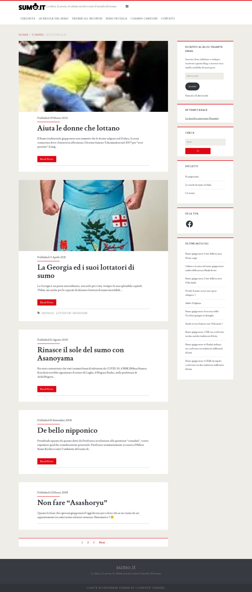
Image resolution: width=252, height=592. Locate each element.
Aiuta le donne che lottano (93, 76)
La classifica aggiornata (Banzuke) (202, 118)
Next (102, 542)
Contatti (168, 18)
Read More (48, 159)
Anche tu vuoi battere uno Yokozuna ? (204, 323)
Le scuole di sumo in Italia (198, 185)
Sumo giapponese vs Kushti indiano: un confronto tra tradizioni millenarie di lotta (204, 348)
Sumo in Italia (116, 18)
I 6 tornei (190, 193)
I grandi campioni (144, 18)
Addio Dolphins (193, 303)
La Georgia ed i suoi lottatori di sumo (93, 215)
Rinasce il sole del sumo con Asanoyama (80, 354)
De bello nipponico (67, 430)
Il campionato (192, 176)
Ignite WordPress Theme (108, 588)
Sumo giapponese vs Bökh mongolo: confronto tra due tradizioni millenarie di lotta (204, 365)
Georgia (47, 313)
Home (23, 34)
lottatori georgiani (72, 313)
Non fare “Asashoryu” (72, 502)
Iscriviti (192, 86)
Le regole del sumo (54, 18)
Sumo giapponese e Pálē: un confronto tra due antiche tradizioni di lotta (204, 334)
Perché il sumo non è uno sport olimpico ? (201, 293)
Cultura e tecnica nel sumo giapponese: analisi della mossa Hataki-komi (204, 268)
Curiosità (27, 18)
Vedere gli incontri (87, 18)
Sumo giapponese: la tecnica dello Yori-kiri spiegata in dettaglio (202, 313)
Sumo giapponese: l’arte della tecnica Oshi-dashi (203, 280)
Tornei (38, 34)
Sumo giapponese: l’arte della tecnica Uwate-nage (203, 255)
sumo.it (126, 567)
